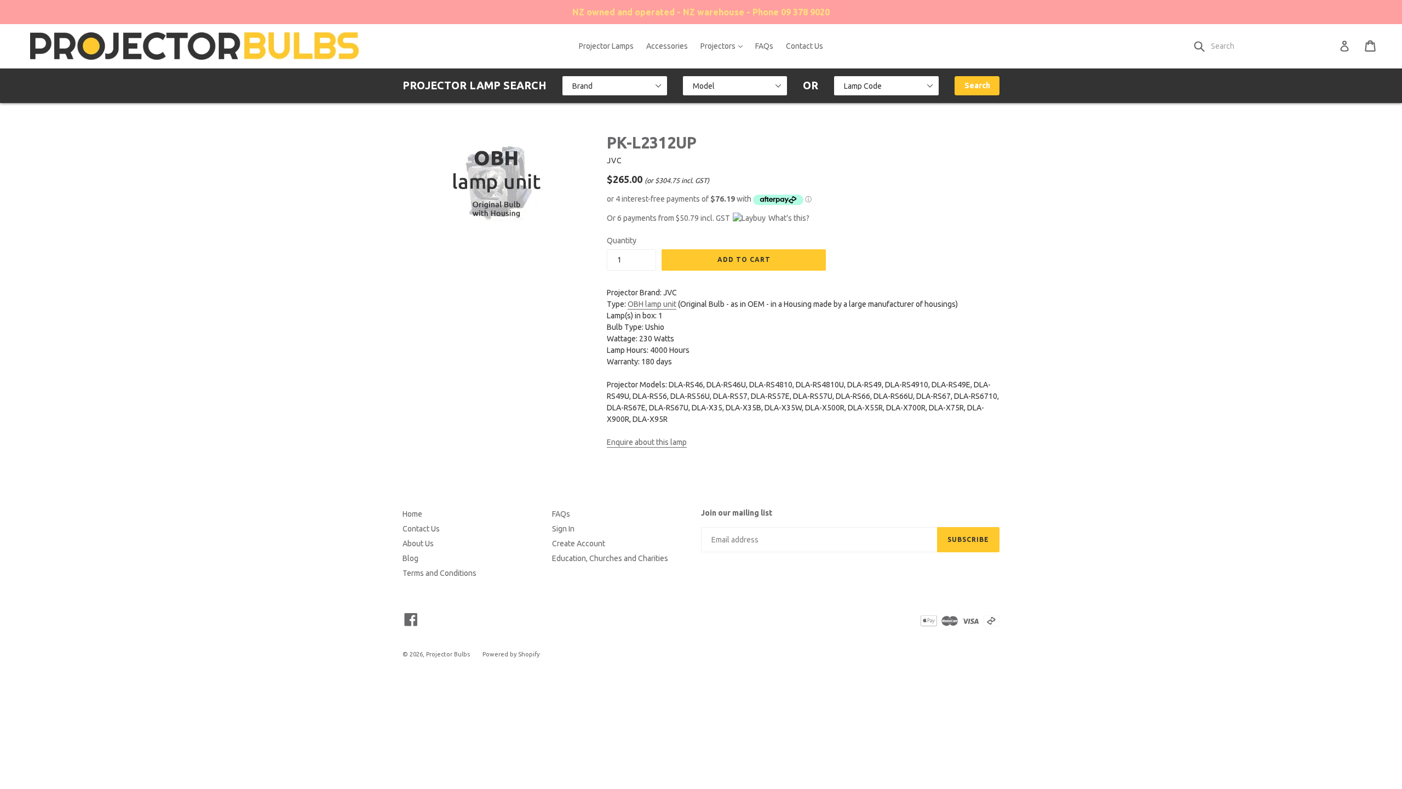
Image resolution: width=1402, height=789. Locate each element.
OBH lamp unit (652, 304)
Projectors (724, 45)
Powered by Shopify (510, 654)
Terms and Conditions (439, 573)
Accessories (667, 46)
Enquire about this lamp (647, 442)
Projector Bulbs (448, 654)
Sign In (563, 528)
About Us (418, 543)
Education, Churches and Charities (610, 558)
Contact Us (804, 46)
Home (412, 514)
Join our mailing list (736, 512)
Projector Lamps (606, 46)
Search (977, 85)
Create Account (578, 543)
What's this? (788, 218)
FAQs (764, 46)
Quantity (621, 240)
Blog (410, 558)
